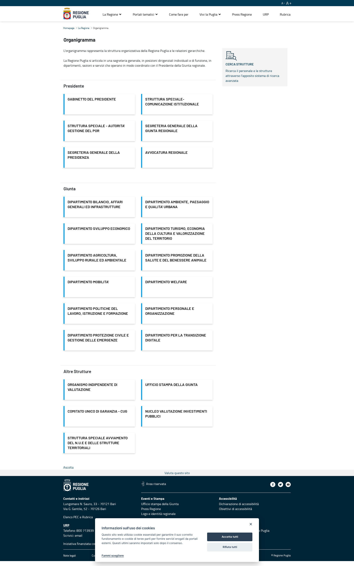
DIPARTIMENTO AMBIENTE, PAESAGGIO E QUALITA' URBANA (177, 204)
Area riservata (156, 484)
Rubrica (87, 517)
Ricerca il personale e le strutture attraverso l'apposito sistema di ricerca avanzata (252, 73)
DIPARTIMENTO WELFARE (166, 282)
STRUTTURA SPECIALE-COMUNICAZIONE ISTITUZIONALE (172, 102)
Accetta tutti (230, 536)
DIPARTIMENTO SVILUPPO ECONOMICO (99, 229)
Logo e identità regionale (158, 513)
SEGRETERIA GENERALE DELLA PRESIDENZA (94, 155)
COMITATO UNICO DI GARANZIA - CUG (97, 411)
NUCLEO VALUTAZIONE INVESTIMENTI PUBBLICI (176, 414)
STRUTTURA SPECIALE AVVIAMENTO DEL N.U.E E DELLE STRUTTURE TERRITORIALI (98, 443)
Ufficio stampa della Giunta (160, 504)
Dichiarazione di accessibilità (239, 504)
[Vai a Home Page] (76, 14)
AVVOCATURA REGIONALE (166, 153)
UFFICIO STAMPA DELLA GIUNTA (171, 385)
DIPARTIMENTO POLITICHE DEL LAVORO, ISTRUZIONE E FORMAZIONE (98, 311)
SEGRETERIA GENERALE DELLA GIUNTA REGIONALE (171, 128)
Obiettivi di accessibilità (235, 509)
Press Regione (151, 509)
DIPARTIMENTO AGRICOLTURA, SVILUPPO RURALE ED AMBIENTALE (97, 258)
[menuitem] (178, 14)
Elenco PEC (71, 517)
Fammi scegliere (113, 555)
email (78, 535)
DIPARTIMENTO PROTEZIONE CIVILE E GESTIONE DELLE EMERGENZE (98, 338)
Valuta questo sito (177, 473)
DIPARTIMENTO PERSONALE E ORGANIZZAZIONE (169, 311)
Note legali (69, 555)
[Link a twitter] (280, 484)
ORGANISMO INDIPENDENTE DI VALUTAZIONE (92, 387)
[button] (112, 14)
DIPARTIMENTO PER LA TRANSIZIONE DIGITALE (175, 338)
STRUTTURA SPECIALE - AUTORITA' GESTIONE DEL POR (96, 128)
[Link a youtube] (288, 484)
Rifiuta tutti (230, 547)
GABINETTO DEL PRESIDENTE (92, 99)
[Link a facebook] (272, 484)
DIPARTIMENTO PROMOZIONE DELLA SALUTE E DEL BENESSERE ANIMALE (175, 258)
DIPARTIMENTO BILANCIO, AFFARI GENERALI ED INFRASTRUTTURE (95, 204)
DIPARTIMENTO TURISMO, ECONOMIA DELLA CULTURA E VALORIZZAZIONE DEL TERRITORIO (175, 234)
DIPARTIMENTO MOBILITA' (88, 282)
